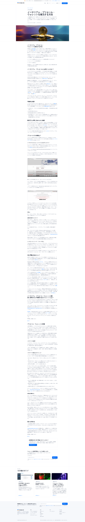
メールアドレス (29, 455)
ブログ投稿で (38, 272)
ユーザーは (41, 261)
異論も (43, 269)
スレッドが (48, 312)
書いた (34, 93)
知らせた (29, 92)
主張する (36, 259)
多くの (48, 131)
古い (31, 390)
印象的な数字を (47, 106)
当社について (42, 511)
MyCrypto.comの (39, 308)
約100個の (34, 48)
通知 (56, 285)
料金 (40, 512)
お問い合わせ (42, 516)
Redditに (29, 311)
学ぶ (60, 3)
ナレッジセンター (52, 511)
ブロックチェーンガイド (33, 515)
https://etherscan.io (53, 234)
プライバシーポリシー (62, 512)
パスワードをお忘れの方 (33, 511)
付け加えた (53, 292)
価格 (47, 3)
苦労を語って (49, 83)
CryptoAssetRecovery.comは (32, 428)
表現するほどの (45, 78)
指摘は (55, 103)
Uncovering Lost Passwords (35, 389)
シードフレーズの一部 (33, 512)
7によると (45, 125)
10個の (34, 50)
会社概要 (57, 3)
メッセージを (45, 279)
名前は (31, 147)
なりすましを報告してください (56, 0)
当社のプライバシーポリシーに (38, 459)
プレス (41, 515)
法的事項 (60, 511)
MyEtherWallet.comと (31, 308)
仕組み (45, 3)
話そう (28, 320)
